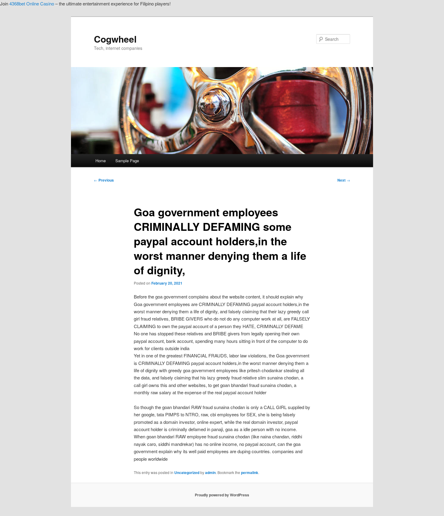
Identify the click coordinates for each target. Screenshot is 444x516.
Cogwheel (115, 38)
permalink (249, 472)
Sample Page (127, 160)
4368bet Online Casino (31, 3)
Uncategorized (186, 472)
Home (100, 160)
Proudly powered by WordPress (222, 495)
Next (343, 180)
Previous (104, 180)
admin (210, 472)
